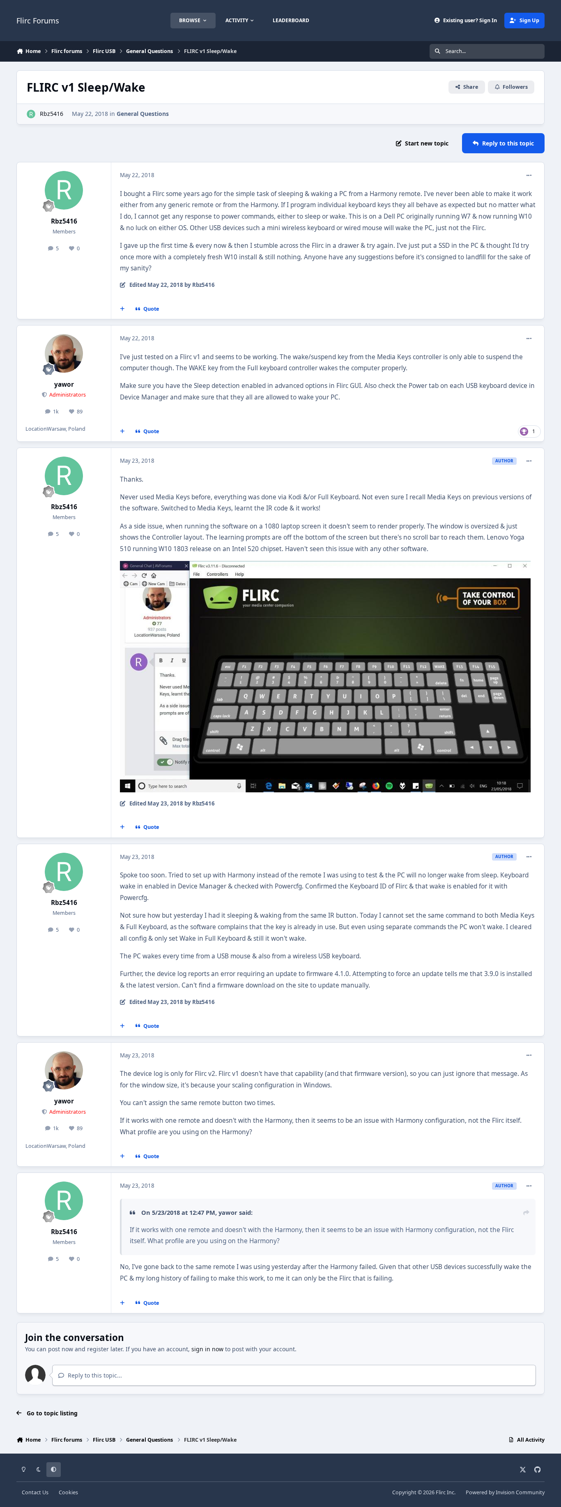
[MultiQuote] (122, 309)
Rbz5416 (51, 114)
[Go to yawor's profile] (64, 353)
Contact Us (35, 1492)
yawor (64, 384)
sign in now (207, 1349)
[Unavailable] (325, 566)
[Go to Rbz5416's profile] (31, 114)
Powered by (505, 1492)
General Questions (143, 114)
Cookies (68, 1492)
